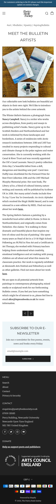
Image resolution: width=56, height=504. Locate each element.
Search (5, 382)
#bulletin (17, 25)
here (4, 273)
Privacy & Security (11, 395)
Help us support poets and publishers (21, 446)
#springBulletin (41, 25)
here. (20, 209)
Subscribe (27, 359)
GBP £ (27, 479)
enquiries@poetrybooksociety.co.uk (19, 409)
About (5, 387)
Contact (6, 391)
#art (9, 25)
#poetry (28, 25)
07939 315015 (8, 413)
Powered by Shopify (28, 498)
